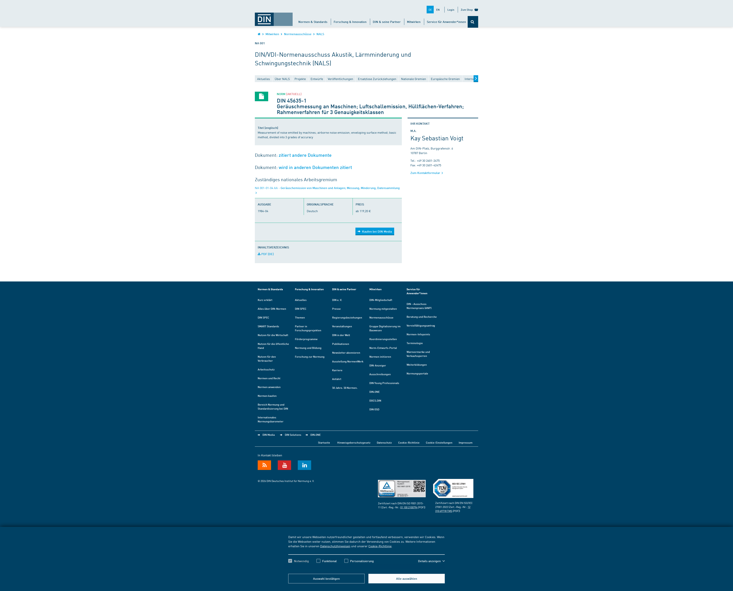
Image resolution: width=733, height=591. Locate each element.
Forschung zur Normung (310, 356)
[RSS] (264, 465)
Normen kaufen (267, 395)
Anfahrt (336, 379)
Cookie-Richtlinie (380, 546)
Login (450, 9)
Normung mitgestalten (383, 308)
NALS (320, 34)
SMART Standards (268, 326)
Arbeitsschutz (266, 369)
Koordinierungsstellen (383, 339)
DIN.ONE (374, 391)
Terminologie (415, 343)
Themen (300, 317)
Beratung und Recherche (422, 316)
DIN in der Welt (341, 335)
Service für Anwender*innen (446, 21)
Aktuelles (301, 300)
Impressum (465, 442)
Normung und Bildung (308, 347)
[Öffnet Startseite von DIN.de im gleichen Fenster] (273, 17)
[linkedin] (304, 465)
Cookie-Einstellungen (439, 442)
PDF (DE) (267, 254)
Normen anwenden (269, 387)
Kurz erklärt (265, 300)
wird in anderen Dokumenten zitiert (315, 167)
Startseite (324, 442)
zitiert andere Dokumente (305, 155)
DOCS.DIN (375, 400)
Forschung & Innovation (350, 21)
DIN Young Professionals (384, 383)
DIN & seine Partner (387, 21)
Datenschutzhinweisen (335, 546)
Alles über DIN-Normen (272, 308)
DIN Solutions (293, 434)
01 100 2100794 (408, 507)
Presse (336, 308)
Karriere (337, 370)
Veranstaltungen (342, 326)
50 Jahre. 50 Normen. (345, 387)
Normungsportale (417, 373)
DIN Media (268, 434)
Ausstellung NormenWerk (347, 361)
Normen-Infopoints (418, 334)
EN (438, 9)
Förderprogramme (306, 339)
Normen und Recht (269, 378)
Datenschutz (384, 442)
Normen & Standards (312, 21)
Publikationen (340, 343)
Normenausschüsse (298, 34)
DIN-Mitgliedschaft (380, 300)
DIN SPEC (263, 317)
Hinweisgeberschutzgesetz (354, 442)
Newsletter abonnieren (346, 352)
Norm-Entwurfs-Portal (383, 347)
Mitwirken (414, 21)
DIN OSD (374, 409)
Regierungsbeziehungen (347, 317)
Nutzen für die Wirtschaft (273, 335)
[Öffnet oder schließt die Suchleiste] (473, 22)
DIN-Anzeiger (377, 365)
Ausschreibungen (380, 374)
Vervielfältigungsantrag (421, 325)
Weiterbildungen (417, 364)
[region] (366, 552)
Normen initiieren (380, 356)
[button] (431, 561)
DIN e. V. (337, 300)
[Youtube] (284, 465)
